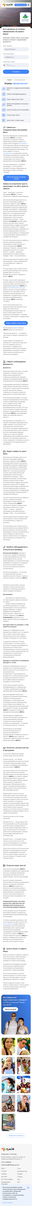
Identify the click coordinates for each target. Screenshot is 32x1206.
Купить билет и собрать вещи (15, 120)
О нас (19, 1168)
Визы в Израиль (8, 924)
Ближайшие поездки (5, 1183)
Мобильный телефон (9, 62)
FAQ (18, 1182)
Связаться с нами (21, 5)
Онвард (4, 1174)
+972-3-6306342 (6, 1162)
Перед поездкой (10, 1009)
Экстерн (4, 1177)
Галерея (19, 1174)
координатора (8, 153)
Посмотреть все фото (16, 1135)
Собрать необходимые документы (16, 94)
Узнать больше (7, 1202)
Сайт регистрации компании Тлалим (16, 178)
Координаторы (22, 1171)
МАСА (3, 1168)
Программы (22, 143)
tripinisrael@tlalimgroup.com (10, 1165)
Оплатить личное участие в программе (18, 110)
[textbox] (16, 633)
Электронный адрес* (9, 54)
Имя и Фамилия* (7, 46)
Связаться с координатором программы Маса (18, 88)
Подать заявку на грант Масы (16, 323)
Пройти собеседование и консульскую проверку (17, 104)
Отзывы (19, 1177)
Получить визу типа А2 (13, 115)
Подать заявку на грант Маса (15, 99)
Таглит (4, 1171)
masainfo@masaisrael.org (16, 288)
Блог (18, 1179)
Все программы (7, 1179)
